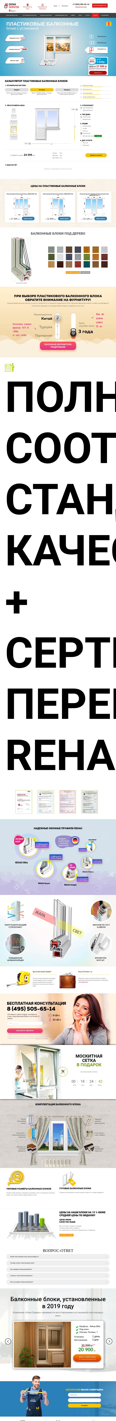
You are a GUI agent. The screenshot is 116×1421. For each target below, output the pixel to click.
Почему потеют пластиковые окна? (22, 1263)
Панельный (86, 117)
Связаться (98, 73)
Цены (55, 6)
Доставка (86, 145)
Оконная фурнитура (58, 345)
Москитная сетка (92, 136)
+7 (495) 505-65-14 (81, 4)
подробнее (85, 272)
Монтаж (85, 143)
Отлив (85, 128)
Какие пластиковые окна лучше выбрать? (24, 1257)
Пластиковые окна (12, 15)
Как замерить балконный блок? (21, 1269)
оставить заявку (72, 272)
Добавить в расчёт (96, 155)
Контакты (65, 6)
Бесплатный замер (42, 972)
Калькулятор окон (27, 7)
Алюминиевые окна (61, 15)
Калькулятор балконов (42, 7)
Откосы (85, 131)
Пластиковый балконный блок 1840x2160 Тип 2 (22, 194)
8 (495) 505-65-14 (31, 1009)
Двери (73, 15)
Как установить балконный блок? (21, 1282)
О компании (104, 15)
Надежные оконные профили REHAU (58, 828)
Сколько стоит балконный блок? (21, 1276)
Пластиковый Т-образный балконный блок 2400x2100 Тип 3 (94, 194)
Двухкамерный (88, 110)
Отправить (84, 1405)
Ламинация (86, 133)
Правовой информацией (41, 1038)
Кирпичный (86, 119)
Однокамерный (88, 108)
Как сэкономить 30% (99, 5)
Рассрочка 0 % (85, 972)
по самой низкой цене (87, 1357)
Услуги (87, 15)
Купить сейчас (28, 218)
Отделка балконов (46, 15)
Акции (95, 15)
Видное (13, 11)
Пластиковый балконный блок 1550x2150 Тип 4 (58, 194)
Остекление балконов (29, 15)
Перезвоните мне (81, 7)
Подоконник (87, 126)
